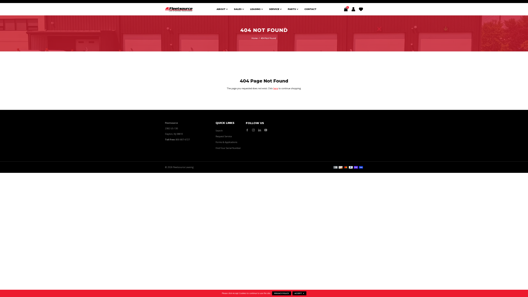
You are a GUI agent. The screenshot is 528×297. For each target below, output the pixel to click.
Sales (238, 9)
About (221, 9)
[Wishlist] (361, 9)
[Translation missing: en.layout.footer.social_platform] (248, 130)
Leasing (255, 9)
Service (274, 9)
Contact (310, 9)
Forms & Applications (226, 142)
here (275, 88)
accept (299, 293)
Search (219, 130)
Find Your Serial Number (228, 148)
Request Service (224, 136)
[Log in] (353, 9)
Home (254, 38)
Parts (292, 9)
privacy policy (281, 293)
